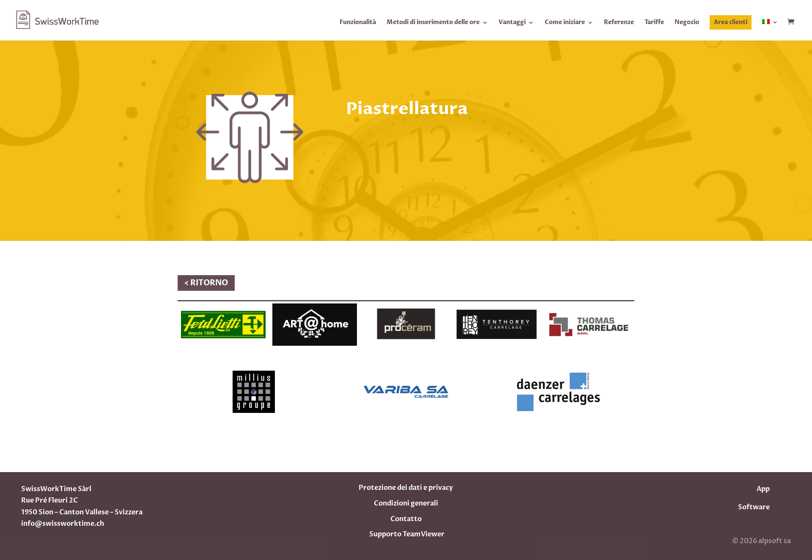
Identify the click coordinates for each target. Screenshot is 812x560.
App (763, 489)
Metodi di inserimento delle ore (433, 22)
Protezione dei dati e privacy (406, 487)
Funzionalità (358, 22)
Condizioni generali (406, 503)
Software (754, 507)
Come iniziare (565, 22)
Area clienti (730, 22)
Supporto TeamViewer (406, 534)
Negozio (687, 22)
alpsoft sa (774, 541)
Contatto (406, 519)
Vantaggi (512, 22)
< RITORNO (206, 283)
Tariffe (654, 22)
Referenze (619, 22)
